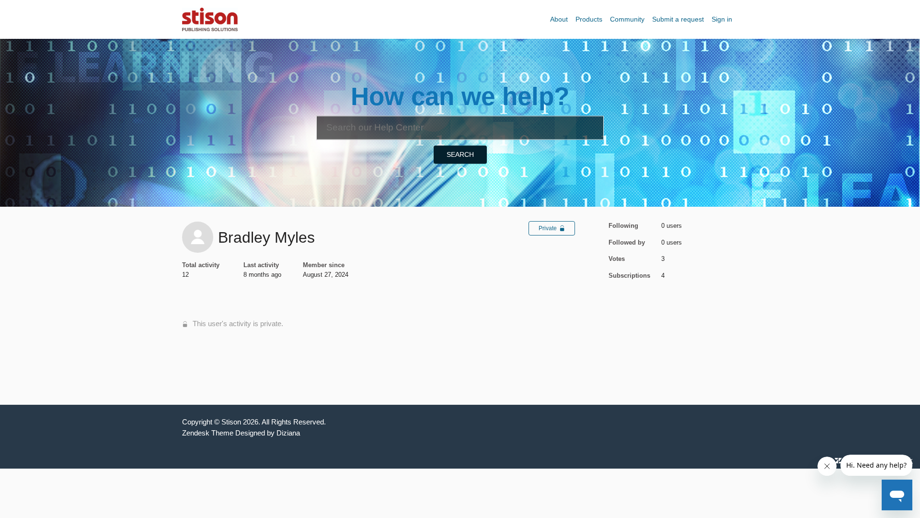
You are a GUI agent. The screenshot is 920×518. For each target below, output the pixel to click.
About (559, 19)
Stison (231, 422)
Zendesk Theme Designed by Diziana (241, 433)
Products (588, 19)
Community (627, 19)
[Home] (210, 18)
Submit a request (678, 19)
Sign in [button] (722, 19)
